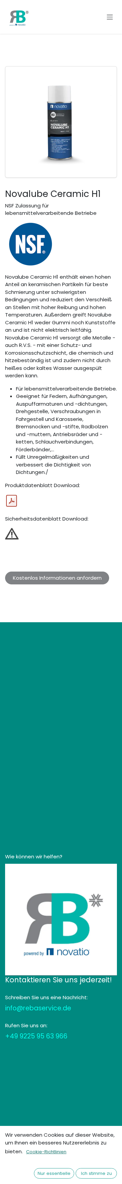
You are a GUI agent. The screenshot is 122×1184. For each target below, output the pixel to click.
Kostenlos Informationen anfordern (57, 577)
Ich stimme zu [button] (96, 1173)
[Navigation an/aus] (110, 16)
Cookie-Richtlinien (46, 1152)
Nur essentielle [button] (54, 1173)
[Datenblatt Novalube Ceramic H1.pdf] (11, 501)
